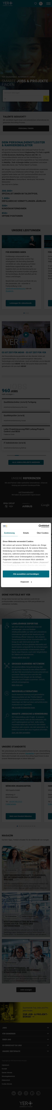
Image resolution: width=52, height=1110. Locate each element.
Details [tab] (26, 533)
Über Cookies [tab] (42, 533)
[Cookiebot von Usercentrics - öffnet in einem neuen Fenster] (38, 526)
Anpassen (24, 582)
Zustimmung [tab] (9, 533)
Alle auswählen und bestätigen (26, 574)
